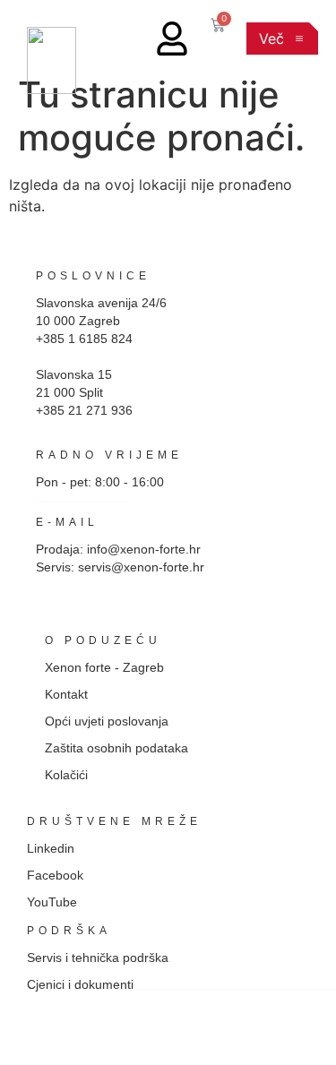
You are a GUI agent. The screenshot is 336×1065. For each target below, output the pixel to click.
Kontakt (66, 694)
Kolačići (66, 775)
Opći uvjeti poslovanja (106, 721)
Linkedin (50, 848)
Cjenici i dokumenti (80, 984)
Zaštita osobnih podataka (116, 748)
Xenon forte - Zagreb (104, 667)
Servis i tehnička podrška (97, 957)
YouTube (52, 902)
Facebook (55, 875)
